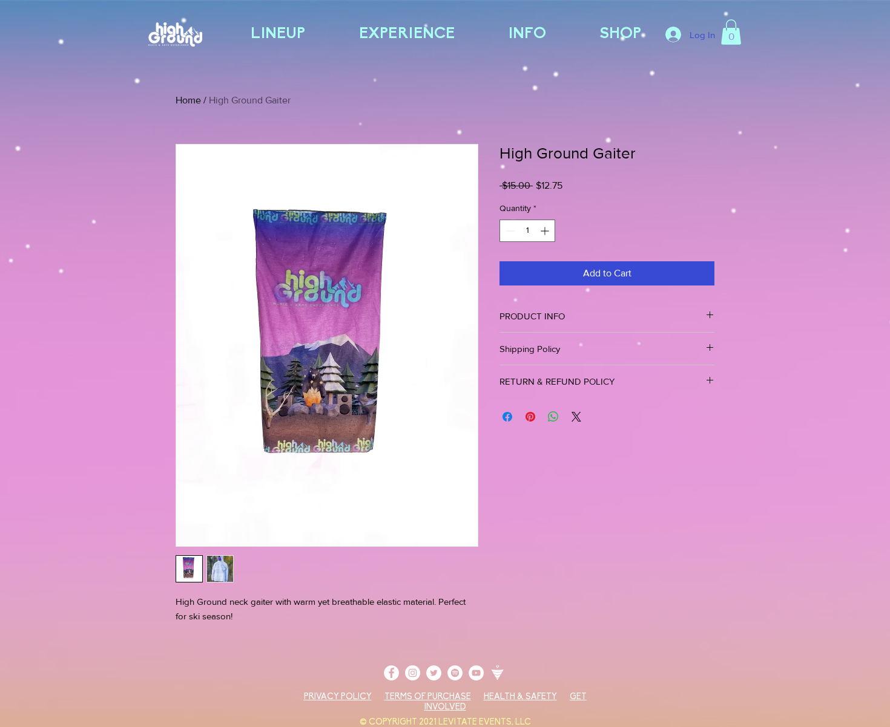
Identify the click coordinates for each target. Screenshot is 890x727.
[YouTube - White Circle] (476, 672)
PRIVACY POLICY (338, 697)
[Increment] (545, 230)
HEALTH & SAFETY (520, 697)
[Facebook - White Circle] (391, 672)
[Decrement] (508, 230)
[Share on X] (576, 416)
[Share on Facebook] (507, 416)
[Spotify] (455, 672)
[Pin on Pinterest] (530, 416)
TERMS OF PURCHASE (427, 697)
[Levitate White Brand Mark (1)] (497, 672)
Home (188, 100)
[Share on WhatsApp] (553, 416)
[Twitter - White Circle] (433, 672)
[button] (731, 32)
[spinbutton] (527, 230)
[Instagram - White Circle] (412, 672)
